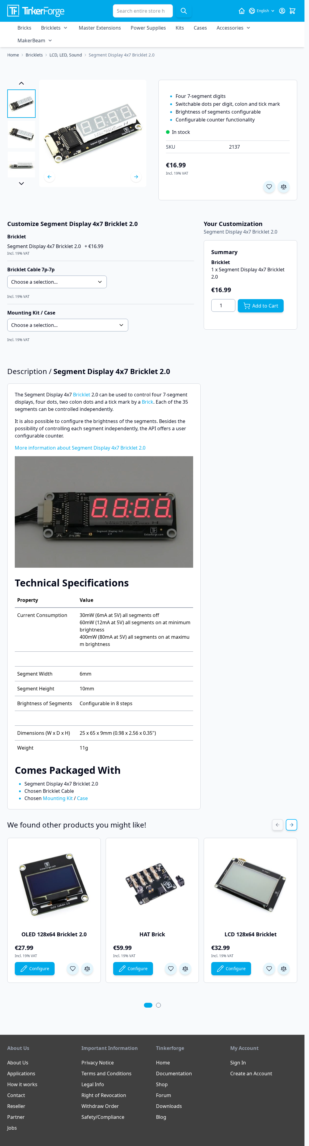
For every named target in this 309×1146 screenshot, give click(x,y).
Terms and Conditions (106, 1073)
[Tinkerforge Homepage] (242, 11)
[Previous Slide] (277, 825)
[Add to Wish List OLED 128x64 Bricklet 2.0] (73, 969)
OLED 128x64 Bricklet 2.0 (54, 934)
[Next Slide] (291, 825)
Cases (200, 27)
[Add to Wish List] (269, 187)
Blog (161, 1117)
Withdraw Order (100, 1106)
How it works (22, 1084)
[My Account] (282, 11)
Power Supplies (148, 27)
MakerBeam (31, 40)
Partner (16, 1117)
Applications (21, 1073)
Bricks (24, 27)
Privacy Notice (97, 1062)
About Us (17, 1062)
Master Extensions (100, 27)
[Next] (136, 176)
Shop (162, 1084)
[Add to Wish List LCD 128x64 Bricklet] (269, 969)
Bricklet (81, 394)
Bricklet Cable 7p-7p (31, 269)
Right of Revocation (103, 1095)
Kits (180, 27)
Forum (163, 1095)
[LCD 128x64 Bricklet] (250, 884)
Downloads (169, 1106)
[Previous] (49, 176)
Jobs (12, 1128)
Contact (16, 1095)
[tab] (148, 1005)
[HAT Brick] (152, 884)
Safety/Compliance (102, 1117)
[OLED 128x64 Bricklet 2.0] (54, 884)
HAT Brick (152, 934)
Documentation (174, 1073)
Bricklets (51, 27)
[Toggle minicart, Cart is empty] (292, 11)
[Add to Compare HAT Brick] (185, 969)
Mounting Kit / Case (31, 312)
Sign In (238, 1062)
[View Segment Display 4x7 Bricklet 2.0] (21, 103)
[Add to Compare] (284, 187)
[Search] (184, 11)
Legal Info (92, 1084)
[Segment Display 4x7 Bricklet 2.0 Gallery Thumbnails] (21, 133)
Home (163, 1062)
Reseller (16, 1106)
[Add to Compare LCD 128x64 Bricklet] (284, 969)
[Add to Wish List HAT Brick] (171, 969)
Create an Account (251, 1073)
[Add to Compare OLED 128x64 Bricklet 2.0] (87, 969)
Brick (147, 402)
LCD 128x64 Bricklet (251, 934)
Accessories (230, 27)
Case (82, 798)
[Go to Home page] (35, 11)
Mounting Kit (58, 798)
